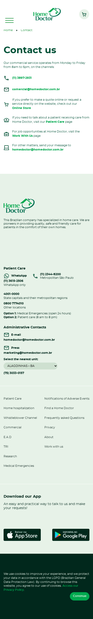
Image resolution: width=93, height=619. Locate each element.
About (48, 437)
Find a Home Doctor (59, 408)
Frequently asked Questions (64, 418)
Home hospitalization (19, 408)
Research (10, 456)
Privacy (49, 427)
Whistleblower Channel (20, 418)
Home (8, 30)
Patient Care (55, 121)
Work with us (53, 446)
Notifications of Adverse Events (66, 398)
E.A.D (7, 437)
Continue (79, 596)
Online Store (21, 108)
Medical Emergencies (19, 466)
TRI (6, 446)
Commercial (12, 427)
